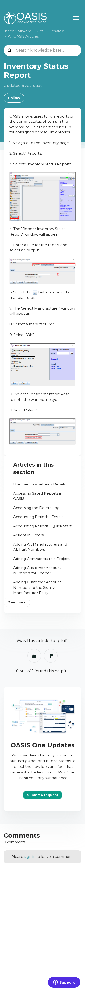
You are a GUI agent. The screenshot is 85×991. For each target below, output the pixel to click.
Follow (14, 98)
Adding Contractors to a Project (41, 558)
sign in (29, 856)
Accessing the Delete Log (36, 508)
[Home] (25, 17)
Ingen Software (17, 31)
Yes (34, 656)
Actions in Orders (28, 535)
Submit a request (42, 795)
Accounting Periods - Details (38, 517)
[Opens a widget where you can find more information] (64, 983)
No (51, 656)
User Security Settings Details (39, 484)
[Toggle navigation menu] (76, 18)
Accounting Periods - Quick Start (42, 526)
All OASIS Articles (23, 36)
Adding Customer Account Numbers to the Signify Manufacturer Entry (37, 587)
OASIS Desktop (50, 31)
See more (17, 602)
